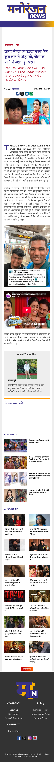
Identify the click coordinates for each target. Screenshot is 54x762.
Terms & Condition (14, 718)
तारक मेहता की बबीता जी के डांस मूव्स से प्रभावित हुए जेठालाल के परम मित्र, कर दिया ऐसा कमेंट (39, 475)
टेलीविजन (9, 45)
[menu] (47, 24)
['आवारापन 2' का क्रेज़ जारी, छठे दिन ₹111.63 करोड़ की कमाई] (14, 647)
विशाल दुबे (15, 89)
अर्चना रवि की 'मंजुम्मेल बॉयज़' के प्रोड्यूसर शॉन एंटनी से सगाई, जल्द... (14, 633)
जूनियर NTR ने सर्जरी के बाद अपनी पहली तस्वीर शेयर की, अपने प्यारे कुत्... (39, 659)
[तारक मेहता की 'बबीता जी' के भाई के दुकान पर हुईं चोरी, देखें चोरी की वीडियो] (15, 495)
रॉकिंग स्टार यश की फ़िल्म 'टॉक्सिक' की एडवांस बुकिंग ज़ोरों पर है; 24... (14, 557)
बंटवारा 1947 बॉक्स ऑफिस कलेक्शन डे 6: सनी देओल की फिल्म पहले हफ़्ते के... (38, 633)
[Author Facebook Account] (22, 380)
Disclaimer (13, 714)
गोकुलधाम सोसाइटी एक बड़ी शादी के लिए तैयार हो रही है (39, 441)
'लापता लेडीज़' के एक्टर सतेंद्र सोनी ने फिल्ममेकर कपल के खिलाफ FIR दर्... (39, 531)
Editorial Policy (40, 710)
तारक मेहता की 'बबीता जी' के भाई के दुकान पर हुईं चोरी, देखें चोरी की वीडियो (39, 492)
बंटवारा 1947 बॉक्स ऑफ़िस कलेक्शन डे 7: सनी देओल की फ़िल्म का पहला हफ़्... (39, 608)
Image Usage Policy (40, 714)
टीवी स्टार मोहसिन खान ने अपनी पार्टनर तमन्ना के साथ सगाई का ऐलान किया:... (14, 531)
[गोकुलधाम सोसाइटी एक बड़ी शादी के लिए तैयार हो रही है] (15, 445)
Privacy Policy (40, 718)
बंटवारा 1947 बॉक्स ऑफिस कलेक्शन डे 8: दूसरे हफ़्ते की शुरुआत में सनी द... (12, 582)
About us (13, 710)
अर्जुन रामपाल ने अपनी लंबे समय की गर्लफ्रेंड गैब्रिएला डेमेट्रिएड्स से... (39, 557)
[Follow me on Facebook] (21, 89)
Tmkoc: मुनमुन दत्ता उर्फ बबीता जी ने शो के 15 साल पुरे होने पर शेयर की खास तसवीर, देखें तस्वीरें (39, 459)
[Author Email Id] (18, 380)
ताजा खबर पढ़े (27, 669)
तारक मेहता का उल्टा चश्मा (14, 403)
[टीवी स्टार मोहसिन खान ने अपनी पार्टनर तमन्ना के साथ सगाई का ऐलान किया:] (14, 520)
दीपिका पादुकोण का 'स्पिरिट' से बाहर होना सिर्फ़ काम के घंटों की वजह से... (38, 582)
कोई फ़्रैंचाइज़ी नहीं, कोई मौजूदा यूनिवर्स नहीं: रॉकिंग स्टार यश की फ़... (14, 608)
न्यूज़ (17, 45)
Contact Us (13, 731)
